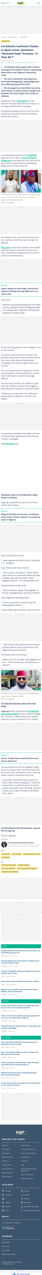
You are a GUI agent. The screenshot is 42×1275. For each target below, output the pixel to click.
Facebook (32, 155)
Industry (4, 1057)
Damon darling (23, 865)
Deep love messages (8, 868)
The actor (5, 247)
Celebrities (23, 37)
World (3, 976)
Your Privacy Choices (23, 1274)
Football (4, 994)
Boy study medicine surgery (27, 868)
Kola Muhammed (23, 62)
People (3, 1078)
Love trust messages (9, 865)
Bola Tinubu (17, 854)
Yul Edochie (21, 100)
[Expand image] (40, 171)
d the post (9, 443)
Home (3, 37)
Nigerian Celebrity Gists (31, 854)
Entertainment (12, 37)
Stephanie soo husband (10, 871)
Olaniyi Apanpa (8, 62)
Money (3, 1047)
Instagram (5, 857)
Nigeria (3, 984)
